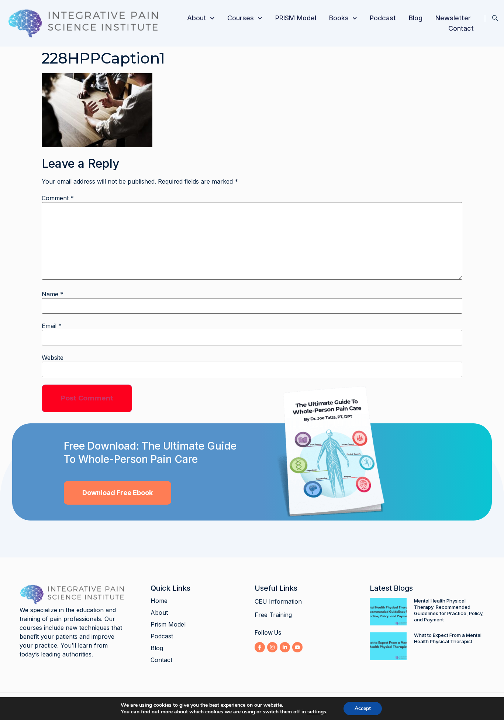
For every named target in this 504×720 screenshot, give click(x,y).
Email (52, 326)
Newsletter (453, 18)
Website (52, 358)
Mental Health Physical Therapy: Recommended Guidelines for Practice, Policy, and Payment (449, 610)
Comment (58, 198)
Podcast (383, 18)
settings (316, 712)
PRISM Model (295, 18)
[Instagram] (272, 647)
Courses (240, 18)
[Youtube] (297, 647)
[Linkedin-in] (285, 647)
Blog (415, 18)
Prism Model (168, 624)
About (196, 18)
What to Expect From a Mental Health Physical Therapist (447, 638)
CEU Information (278, 601)
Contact (461, 28)
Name (52, 294)
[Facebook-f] (260, 647)
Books (339, 18)
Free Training (273, 614)
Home (159, 600)
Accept (363, 708)
